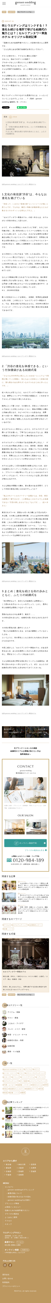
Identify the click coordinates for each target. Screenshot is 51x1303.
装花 (5, 1092)
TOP (4, 12)
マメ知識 (24, 1081)
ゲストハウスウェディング (36, 1073)
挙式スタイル (37, 1085)
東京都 (8, 1164)
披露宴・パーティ (24, 1085)
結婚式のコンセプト (17, 1089)
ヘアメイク (41, 1077)
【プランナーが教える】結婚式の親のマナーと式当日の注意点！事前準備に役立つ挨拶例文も (31, 1132)
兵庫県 (33, 1168)
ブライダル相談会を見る (34, 850)
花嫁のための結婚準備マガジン (17, 1210)
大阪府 (21, 1168)
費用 (23, 1092)
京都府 (8, 1171)
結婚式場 (12, 12)
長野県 (33, 1164)
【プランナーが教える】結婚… (38, 733)
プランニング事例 (12, 1203)
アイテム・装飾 (14, 1012)
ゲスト (21, 1073)
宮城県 (21, 1171)
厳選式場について (15, 1193)
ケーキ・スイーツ (10, 1073)
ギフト (36, 1069)
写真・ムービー (9, 1085)
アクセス (7, 925)
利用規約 (5, 1282)
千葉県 (8, 1175)
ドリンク (16, 1077)
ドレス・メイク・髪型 (16, 1029)
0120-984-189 (13, 1245)
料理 (46, 1085)
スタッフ (7, 1077)
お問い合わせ (7, 1278)
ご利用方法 (25, 1250)
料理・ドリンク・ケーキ (17, 1035)
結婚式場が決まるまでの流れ (19, 1197)
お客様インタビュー (13, 1207)
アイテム (29, 1069)
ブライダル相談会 (12, 1214)
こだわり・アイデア (16, 1023)
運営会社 (5, 1275)
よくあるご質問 (11, 1217)
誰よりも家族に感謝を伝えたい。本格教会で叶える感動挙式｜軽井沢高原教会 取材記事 (31, 1124)
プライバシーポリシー (11, 1286)
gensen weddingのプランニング (21, 1190)
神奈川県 (22, 1164)
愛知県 (8, 1168)
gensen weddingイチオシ (13, 1069)
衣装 (41, 1089)
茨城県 (33, 1171)
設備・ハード (8, 929)
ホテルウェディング (20, 925)
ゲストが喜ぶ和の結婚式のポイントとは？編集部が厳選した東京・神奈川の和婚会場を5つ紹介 (31, 1116)
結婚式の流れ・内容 (16, 1040)
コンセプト (9, 1187)
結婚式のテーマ (32, 1089)
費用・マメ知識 (14, 1051)
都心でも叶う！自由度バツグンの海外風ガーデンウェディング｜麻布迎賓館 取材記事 (31, 1108)
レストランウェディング (38, 1081)
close (15, 117)
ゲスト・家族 (13, 1018)
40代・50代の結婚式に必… (13, 732)
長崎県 (21, 1175)
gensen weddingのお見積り (19, 1200)
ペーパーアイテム (28, 1077)
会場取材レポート (36, 925)
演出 (5, 1089)
